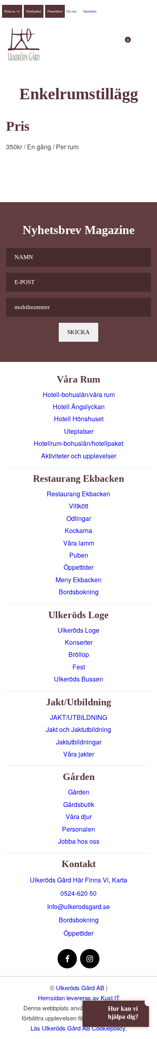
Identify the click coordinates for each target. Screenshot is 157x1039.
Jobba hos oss (78, 841)
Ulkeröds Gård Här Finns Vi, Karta (78, 879)
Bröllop (78, 654)
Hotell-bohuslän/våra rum (79, 394)
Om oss (71, 11)
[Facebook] (67, 958)
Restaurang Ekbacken (78, 493)
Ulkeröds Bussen (78, 679)
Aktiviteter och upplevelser (78, 455)
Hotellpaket (33, 11)
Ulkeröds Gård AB (80, 987)
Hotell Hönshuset (78, 418)
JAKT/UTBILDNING (78, 717)
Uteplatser (78, 431)
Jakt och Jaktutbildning (78, 729)
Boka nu (9, 11)
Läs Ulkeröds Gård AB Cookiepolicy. (79, 1028)
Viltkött (78, 505)
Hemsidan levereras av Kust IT (79, 997)
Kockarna (78, 530)
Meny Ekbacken (78, 579)
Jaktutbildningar (78, 741)
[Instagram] (89, 958)
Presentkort (55, 11)
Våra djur (79, 816)
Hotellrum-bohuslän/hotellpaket (78, 443)
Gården (78, 791)
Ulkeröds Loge (78, 630)
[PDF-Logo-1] (23, 44)
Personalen (78, 829)
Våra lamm (78, 543)
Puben (78, 555)
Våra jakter (78, 754)
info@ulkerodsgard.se (78, 906)
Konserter (79, 642)
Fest (78, 666)
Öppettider (90, 11)
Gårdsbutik (78, 804)
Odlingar (78, 518)
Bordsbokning (79, 591)
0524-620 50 (78, 893)
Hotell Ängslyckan (79, 406)
